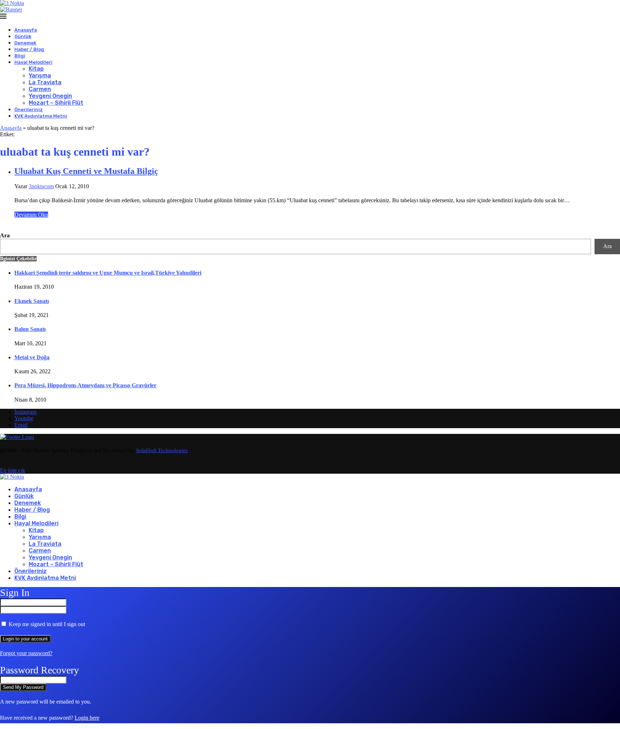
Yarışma (40, 75)
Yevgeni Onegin (50, 96)
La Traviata (45, 82)
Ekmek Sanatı (31, 301)
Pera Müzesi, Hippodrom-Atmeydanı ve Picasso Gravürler (85, 385)
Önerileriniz (28, 109)
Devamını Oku (31, 215)
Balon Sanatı (30, 329)
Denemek (25, 43)
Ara (5, 235)
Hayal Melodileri (33, 62)
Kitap (36, 68)
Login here (87, 718)
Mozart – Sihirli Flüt (56, 102)
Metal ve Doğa (32, 357)
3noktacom (41, 186)
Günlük (22, 36)
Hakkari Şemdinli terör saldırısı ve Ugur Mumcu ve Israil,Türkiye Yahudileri (107, 273)
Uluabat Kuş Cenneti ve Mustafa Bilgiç (86, 171)
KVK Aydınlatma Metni (40, 116)
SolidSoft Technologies (162, 450)
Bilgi (19, 55)
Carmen (40, 89)
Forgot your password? (26, 653)
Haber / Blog (29, 49)
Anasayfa (25, 30)
